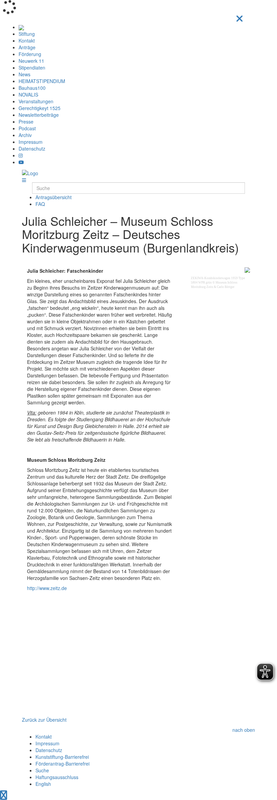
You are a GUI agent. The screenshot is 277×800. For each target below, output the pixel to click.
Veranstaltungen (36, 101)
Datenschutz (32, 148)
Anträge (27, 47)
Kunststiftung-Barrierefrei (62, 756)
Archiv (25, 135)
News (24, 74)
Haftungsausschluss (56, 777)
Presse (26, 121)
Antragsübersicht (53, 197)
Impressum (31, 141)
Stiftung (27, 33)
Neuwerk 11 (31, 60)
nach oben (243, 729)
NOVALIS (28, 94)
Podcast (27, 128)
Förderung (30, 54)
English (43, 783)
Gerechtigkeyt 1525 (39, 108)
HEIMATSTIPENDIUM (42, 81)
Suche (42, 770)
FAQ (40, 204)
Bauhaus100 (32, 87)
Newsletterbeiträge (39, 114)
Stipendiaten (32, 67)
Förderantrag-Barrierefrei (62, 763)
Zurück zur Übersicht (44, 719)
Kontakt (27, 40)
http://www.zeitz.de (47, 588)
